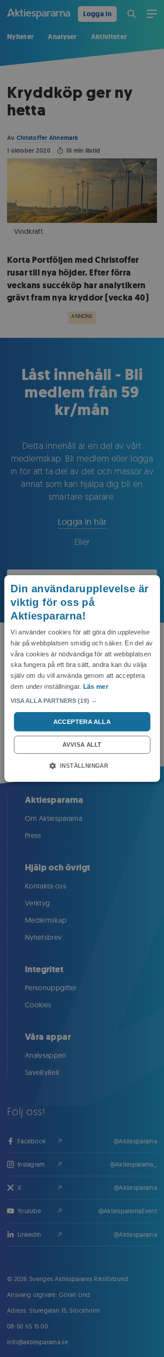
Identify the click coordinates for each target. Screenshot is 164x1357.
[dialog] (82, 678)
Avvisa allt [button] (82, 744)
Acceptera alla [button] (82, 721)
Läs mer (95, 686)
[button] (81, 701)
